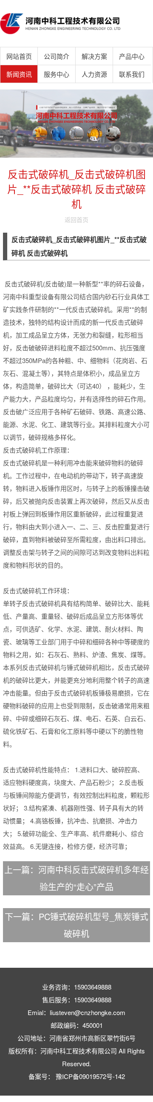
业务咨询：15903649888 (76, 986)
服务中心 (56, 73)
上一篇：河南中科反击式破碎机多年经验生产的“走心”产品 (76, 878)
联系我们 (131, 73)
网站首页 (19, 56)
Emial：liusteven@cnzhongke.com (76, 1012)
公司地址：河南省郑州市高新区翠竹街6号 (76, 1037)
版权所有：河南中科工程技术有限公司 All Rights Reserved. (76, 1057)
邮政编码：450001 (77, 1025)
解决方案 (94, 56)
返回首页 (76, 219)
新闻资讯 (19, 73)
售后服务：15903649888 (76, 999)
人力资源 (94, 73)
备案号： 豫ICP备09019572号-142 (76, 1076)
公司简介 (56, 56)
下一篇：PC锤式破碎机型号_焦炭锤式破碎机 (76, 925)
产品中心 (131, 56)
